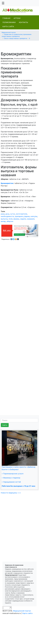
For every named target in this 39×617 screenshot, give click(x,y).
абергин (10, 221)
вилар (3, 221)
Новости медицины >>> (11, 493)
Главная (6, 18)
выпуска (4, 219)
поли (11, 219)
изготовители (21, 214)
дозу (7, 214)
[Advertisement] (20, 44)
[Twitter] (14, 238)
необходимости (7, 216)
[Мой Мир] (18, 238)
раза (3, 214)
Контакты (23, 22)
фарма (27, 216)
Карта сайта (8, 26)
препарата (19, 216)
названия (30, 219)
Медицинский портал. (22, 611)
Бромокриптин (7, 183)
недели (23, 219)
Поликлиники (9, 22)
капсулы (34, 216)
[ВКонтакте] (11, 238)
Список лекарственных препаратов (15, 38)
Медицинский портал (9, 32)
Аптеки (17, 18)
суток (12, 214)
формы (16, 219)
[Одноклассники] (16, 238)
